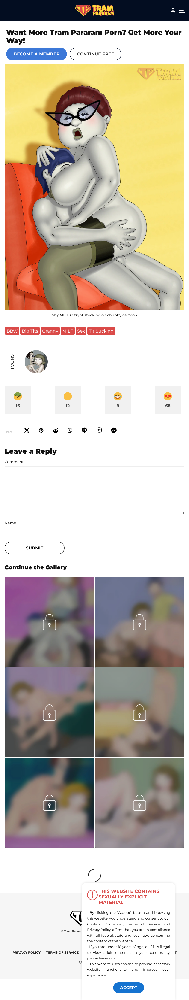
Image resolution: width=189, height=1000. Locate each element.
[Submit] (55, 430)
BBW (12, 331)
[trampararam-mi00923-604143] (49, 846)
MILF (67, 331)
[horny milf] (139, 755)
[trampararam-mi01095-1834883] (49, 755)
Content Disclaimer (105, 924)
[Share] (70, 430)
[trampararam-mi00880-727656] (139, 846)
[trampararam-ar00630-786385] (49, 665)
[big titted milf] (94, 187)
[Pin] (41, 430)
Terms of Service (62, 953)
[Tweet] (27, 430)
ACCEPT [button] (128, 987)
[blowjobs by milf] (139, 665)
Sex (81, 331)
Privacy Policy (26, 953)
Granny (50, 331)
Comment (14, 462)
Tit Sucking (101, 331)
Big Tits (30, 331)
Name (10, 523)
